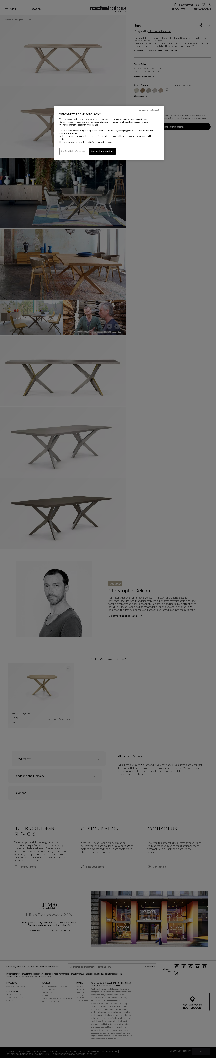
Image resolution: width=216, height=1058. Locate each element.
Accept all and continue (102, 151)
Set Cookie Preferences (73, 151)
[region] (109, 133)
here (72, 142)
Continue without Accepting (150, 110)
